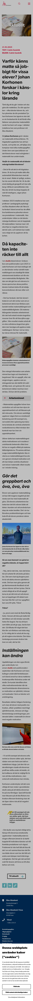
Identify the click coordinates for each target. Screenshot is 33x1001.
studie (8, 261)
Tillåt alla (16, 986)
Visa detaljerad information (16, 997)
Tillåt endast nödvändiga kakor (16, 992)
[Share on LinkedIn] (10, 885)
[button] (15, 885)
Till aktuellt (14, 876)
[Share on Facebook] (4, 885)
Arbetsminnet (16, 398)
